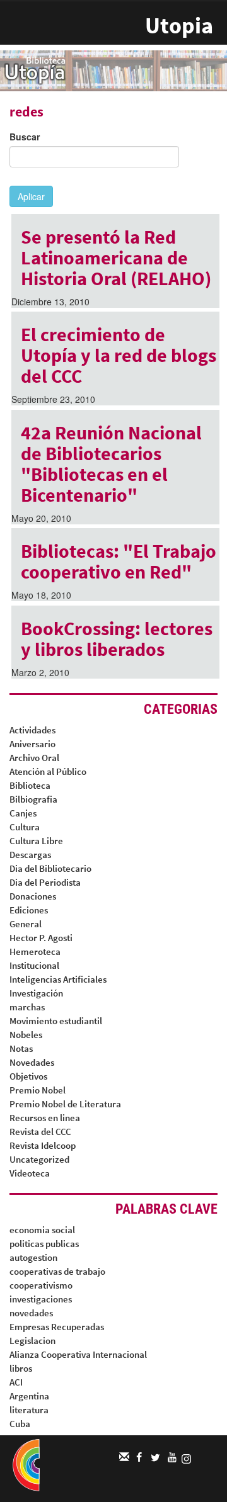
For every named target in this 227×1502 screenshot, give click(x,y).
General (25, 924)
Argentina (29, 1396)
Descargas (30, 855)
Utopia (179, 25)
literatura (29, 1410)
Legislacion (32, 1341)
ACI (16, 1382)
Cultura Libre (36, 841)
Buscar (24, 136)
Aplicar (31, 196)
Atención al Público (47, 771)
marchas (27, 1007)
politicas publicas (44, 1244)
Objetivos (28, 1076)
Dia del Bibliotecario (50, 868)
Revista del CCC (40, 1132)
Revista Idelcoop (42, 1145)
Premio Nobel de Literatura (65, 1104)
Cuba (19, 1424)
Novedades (31, 1062)
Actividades (32, 730)
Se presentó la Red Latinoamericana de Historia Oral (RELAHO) (116, 257)
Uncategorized (39, 1159)
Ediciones (28, 910)
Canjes (23, 813)
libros (20, 1368)
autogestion (33, 1257)
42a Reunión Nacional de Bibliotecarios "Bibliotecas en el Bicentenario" (111, 464)
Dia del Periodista (45, 882)
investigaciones (40, 1299)
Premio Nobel (37, 1090)
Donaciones (32, 896)
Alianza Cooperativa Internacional (78, 1354)
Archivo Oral (34, 758)
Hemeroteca (35, 951)
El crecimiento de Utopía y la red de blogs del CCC (118, 355)
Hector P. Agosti (41, 938)
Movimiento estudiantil (55, 1021)
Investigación (36, 993)
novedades (31, 1313)
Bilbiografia (33, 799)
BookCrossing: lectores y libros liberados (116, 638)
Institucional (34, 965)
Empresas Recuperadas (56, 1327)
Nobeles (25, 1035)
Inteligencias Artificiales (58, 979)
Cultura (24, 827)
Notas (21, 1048)
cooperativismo (41, 1285)
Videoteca (29, 1173)
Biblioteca (29, 785)
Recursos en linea (44, 1118)
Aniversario (32, 744)
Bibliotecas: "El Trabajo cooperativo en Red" (118, 561)
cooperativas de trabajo (57, 1271)
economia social (42, 1230)
